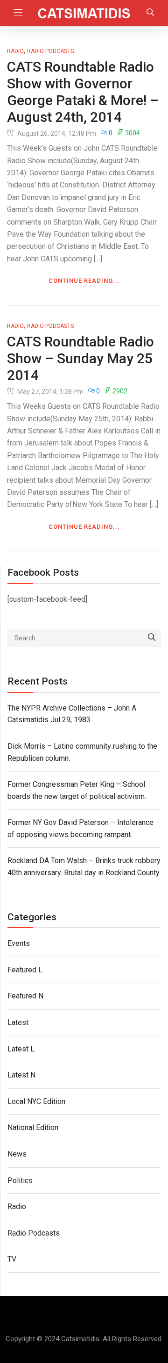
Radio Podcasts (50, 51)
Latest (17, 1022)
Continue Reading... (84, 280)
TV (11, 1259)
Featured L (24, 969)
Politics (20, 1180)
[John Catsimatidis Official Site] (84, 13)
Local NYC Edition (36, 1101)
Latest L (21, 1048)
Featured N (25, 995)
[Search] (151, 638)
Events (18, 943)
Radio (15, 51)
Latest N (21, 1074)
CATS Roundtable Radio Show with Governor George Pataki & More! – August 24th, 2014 (83, 92)
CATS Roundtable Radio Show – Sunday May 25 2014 (80, 358)
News (17, 1154)
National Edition (32, 1127)
